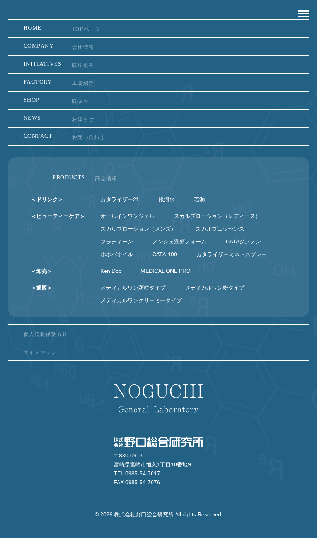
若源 (199, 199)
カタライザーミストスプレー (231, 254)
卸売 (42, 271)
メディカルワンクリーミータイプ (141, 300)
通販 (42, 287)
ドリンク (47, 199)
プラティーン (117, 241)
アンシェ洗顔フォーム (179, 241)
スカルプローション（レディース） (217, 216)
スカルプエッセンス (220, 229)
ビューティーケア (58, 216)
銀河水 (166, 199)
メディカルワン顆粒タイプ (133, 287)
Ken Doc (111, 271)
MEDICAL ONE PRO (166, 271)
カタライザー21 (120, 199)
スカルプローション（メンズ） (138, 229)
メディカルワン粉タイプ (214, 287)
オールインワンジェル (128, 216)
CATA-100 (164, 254)
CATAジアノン (243, 241)
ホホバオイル (117, 254)
